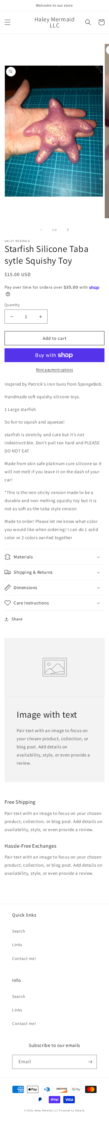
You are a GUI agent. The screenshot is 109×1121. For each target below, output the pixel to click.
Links (17, 944)
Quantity (12, 304)
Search (18, 931)
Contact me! (24, 958)
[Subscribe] (90, 1062)
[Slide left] (41, 229)
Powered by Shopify (72, 1110)
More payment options (54, 369)
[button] (7, 22)
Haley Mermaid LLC (46, 1110)
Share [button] (17, 619)
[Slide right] (67, 229)
